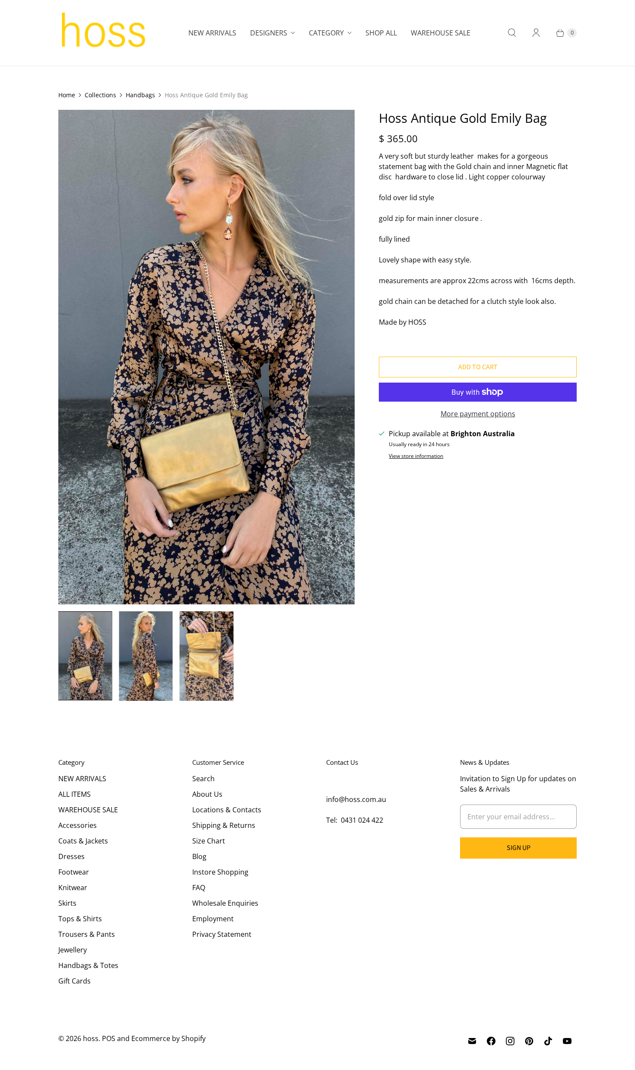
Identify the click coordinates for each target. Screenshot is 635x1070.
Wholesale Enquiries (225, 903)
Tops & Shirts (80, 918)
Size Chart (208, 841)
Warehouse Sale (440, 33)
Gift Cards (74, 981)
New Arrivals (212, 33)
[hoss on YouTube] (567, 1041)
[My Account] (536, 32)
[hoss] (102, 33)
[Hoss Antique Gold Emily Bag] (206, 357)
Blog (199, 856)
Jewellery (72, 950)
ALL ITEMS (74, 794)
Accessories (77, 825)
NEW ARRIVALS (82, 778)
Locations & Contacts (226, 809)
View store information (416, 456)
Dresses (71, 856)
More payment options (478, 413)
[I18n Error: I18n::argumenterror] (85, 655)
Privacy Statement (221, 934)
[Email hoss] (472, 1041)
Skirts (67, 903)
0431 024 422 (362, 820)
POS (108, 1038)
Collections (100, 95)
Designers (268, 33)
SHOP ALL (381, 33)
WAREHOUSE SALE (88, 809)
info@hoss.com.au (356, 799)
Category (326, 33)
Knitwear (72, 887)
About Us (207, 794)
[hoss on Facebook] (491, 1041)
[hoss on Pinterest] (529, 1041)
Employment (213, 918)
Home (66, 95)
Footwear (73, 872)
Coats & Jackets (83, 841)
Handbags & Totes (88, 965)
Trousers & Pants (86, 934)
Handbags (140, 95)
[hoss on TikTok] (548, 1041)
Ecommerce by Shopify (168, 1038)
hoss (90, 1038)
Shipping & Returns (223, 825)
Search (203, 778)
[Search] (512, 32)
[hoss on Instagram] (510, 1041)
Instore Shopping (220, 872)
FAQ (198, 887)
